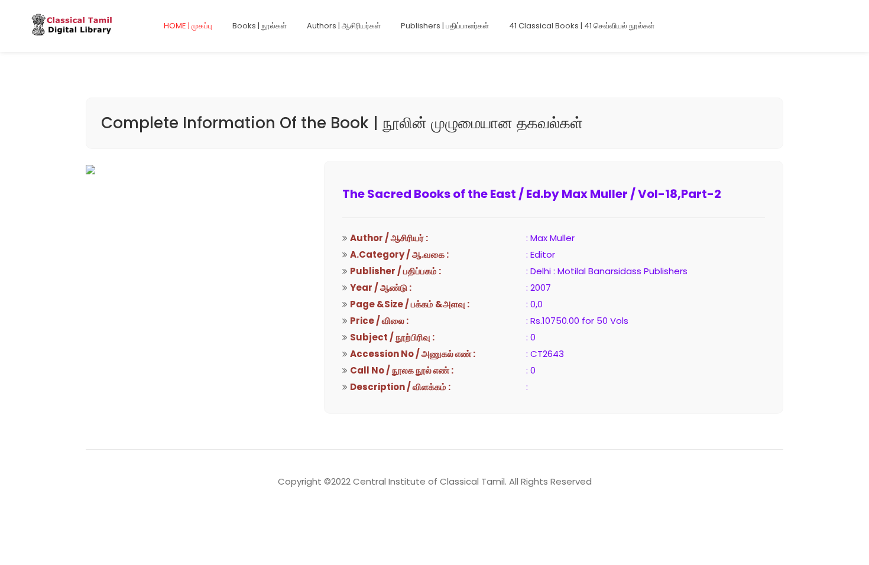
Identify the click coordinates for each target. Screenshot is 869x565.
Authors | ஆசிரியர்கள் (344, 25)
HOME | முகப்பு (188, 25)
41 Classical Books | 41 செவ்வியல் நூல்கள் (581, 25)
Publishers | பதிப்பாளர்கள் (445, 25)
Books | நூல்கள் (259, 25)
